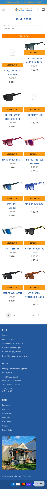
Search (5, 335)
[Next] (38, 315)
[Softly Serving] (12, 230)
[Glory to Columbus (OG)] (34, 230)
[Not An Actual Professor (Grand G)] (34, 275)
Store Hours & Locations (12, 343)
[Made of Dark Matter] (12, 275)
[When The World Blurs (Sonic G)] (12, 97)
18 (33, 315)
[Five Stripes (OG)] (34, 97)
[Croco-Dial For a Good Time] (12, 52)
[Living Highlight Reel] (12, 141)
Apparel (5, 409)
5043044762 (8, 373)
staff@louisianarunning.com (14, 368)
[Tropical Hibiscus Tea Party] (34, 141)
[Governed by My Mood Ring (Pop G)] (34, 46)
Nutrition (6, 417)
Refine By (23, 36)
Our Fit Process (8, 339)
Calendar (6, 426)
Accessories (7, 413)
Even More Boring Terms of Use (15, 356)
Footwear (6, 405)
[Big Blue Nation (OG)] (34, 186)
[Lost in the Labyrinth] (12, 186)
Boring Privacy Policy (11, 352)
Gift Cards (6, 421)
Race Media (7, 430)
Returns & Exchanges (11, 347)
